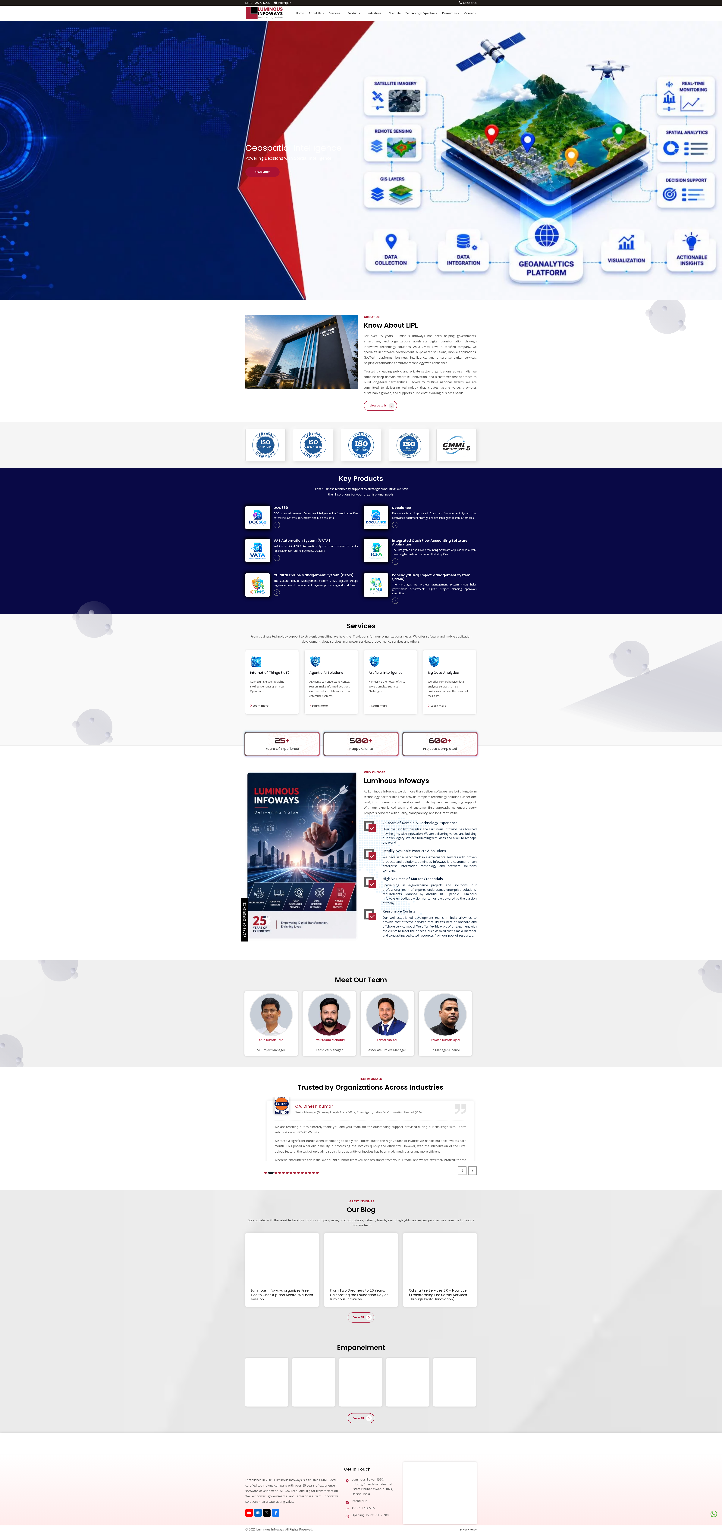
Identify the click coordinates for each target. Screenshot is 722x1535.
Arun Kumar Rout (271, 1040)
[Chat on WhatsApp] (713, 1514)
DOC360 (281, 507)
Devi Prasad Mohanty (329, 1040)
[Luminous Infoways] (264, 1513)
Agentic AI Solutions (326, 672)
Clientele (395, 13)
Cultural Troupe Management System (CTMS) (314, 575)
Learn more (260, 706)
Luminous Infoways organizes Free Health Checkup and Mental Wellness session (282, 1340)
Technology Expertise (420, 13)
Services (334, 13)
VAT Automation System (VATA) (302, 540)
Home (300, 13)
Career (469, 13)
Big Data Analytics (443, 672)
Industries (374, 13)
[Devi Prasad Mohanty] (329, 1015)
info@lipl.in (284, 3)
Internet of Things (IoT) (269, 672)
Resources (449, 13)
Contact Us (470, 3)
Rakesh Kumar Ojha (445, 1040)
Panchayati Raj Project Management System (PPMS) (431, 577)
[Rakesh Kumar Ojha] (445, 1015)
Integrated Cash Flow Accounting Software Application (429, 542)
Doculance (401, 507)
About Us (315, 13)
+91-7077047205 (259, 3)
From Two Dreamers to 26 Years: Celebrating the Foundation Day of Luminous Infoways (359, 1340)
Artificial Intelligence (386, 672)
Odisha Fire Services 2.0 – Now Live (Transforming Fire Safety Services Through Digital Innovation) (438, 1340)
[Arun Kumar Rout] (271, 1015)
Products (354, 13)
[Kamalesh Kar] (387, 1015)
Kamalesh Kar (387, 1040)
